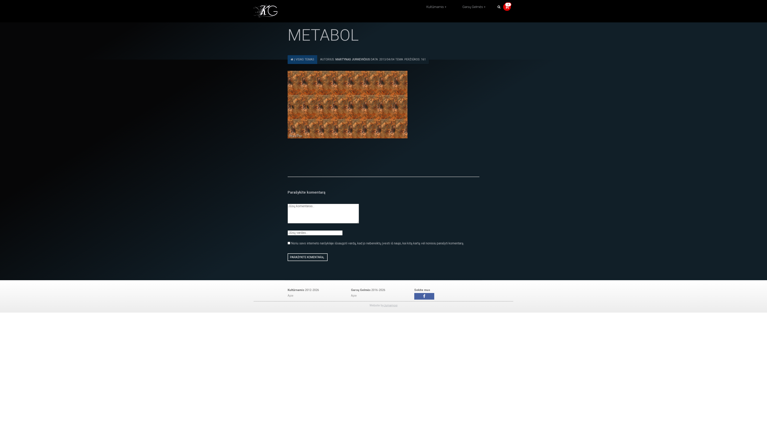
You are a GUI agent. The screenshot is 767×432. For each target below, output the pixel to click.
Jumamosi (390, 305)
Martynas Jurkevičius (352, 59)
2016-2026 (368, 290)
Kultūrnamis (435, 7)
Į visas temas (303, 59)
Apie (290, 295)
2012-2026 (303, 290)
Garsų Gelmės (472, 7)
